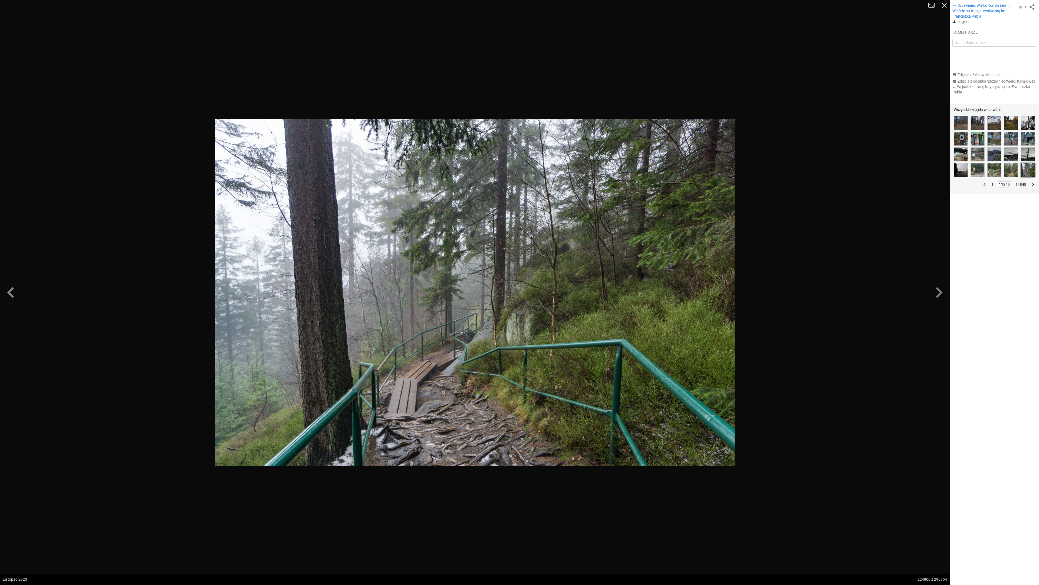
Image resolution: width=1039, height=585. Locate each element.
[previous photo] (11, 292)
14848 (1020, 184)
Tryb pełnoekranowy (933, 5)
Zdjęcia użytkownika (980, 75)
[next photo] (939, 292)
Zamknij (944, 5)
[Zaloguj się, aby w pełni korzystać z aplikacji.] (1021, 7)
